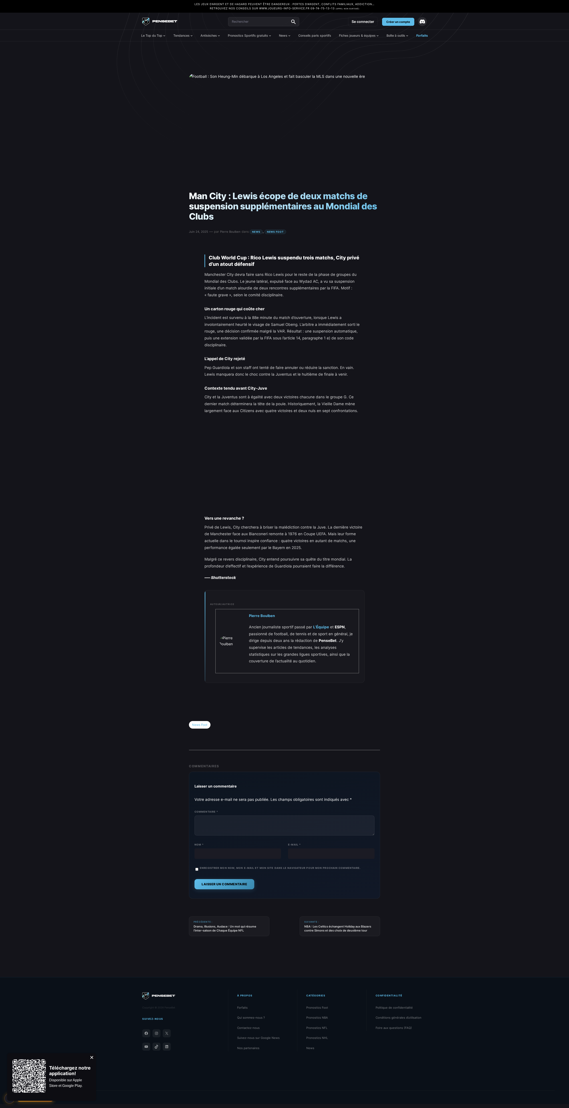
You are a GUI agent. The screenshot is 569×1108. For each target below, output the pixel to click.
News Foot (275, 231)
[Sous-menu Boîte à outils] (407, 35)
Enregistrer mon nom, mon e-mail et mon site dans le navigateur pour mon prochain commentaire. (280, 868)
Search (293, 22)
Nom (199, 844)
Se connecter (363, 21)
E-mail (294, 844)
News (256, 231)
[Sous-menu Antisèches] (219, 35)
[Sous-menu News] (289, 35)
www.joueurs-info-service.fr (284, 8)
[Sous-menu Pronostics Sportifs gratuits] (270, 35)
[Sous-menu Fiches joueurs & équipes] (378, 35)
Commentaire (206, 811)
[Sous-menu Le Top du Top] (164, 35)
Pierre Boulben (230, 231)
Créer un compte (398, 22)
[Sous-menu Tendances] (191, 35)
